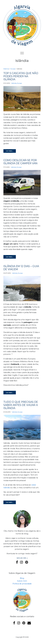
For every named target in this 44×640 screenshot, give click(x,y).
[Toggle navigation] (22, 53)
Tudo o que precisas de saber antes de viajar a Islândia (20, 405)
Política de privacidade (22, 584)
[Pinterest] (26, 562)
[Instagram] (21, 562)
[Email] (29, 623)
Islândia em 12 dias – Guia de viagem (21, 268)
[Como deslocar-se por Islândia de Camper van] (22, 183)
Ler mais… (9, 151)
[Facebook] (17, 562)
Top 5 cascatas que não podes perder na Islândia (20, 76)
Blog (22, 578)
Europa (19, 83)
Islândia (14, 83)
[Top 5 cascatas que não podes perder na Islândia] (22, 99)
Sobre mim (22, 581)
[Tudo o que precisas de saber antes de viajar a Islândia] (22, 428)
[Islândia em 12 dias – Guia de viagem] (22, 289)
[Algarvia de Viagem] (22, 24)
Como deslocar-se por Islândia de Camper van (20, 162)
